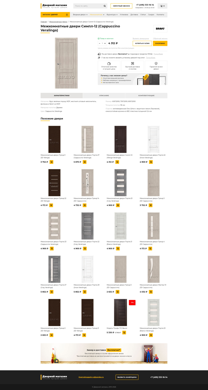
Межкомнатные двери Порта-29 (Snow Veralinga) (86, 286)
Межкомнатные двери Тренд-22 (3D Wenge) (53, 199)
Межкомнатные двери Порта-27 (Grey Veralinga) (53, 286)
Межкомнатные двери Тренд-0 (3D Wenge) (53, 329)
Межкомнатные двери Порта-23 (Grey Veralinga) (119, 199)
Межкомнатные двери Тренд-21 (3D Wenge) (86, 329)
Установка (124, 15)
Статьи (143, 15)
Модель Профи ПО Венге (117, 328)
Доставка (134, 15)
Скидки (151, 15)
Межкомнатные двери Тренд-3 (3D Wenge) (53, 156)
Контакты (160, 15)
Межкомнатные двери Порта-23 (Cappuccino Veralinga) (53, 243)
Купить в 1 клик (142, 43)
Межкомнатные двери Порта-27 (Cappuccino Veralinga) (86, 156)
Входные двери (79, 15)
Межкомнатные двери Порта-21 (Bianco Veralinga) (119, 243)
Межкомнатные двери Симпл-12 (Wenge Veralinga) (119, 156)
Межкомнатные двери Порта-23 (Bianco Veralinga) (152, 329)
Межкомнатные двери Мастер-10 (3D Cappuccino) (153, 286)
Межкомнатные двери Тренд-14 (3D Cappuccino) (86, 199)
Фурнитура (111, 15)
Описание (104, 96)
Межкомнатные (96, 15)
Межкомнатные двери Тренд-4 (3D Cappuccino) (152, 243)
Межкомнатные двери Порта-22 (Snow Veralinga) (152, 156)
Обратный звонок (121, 6)
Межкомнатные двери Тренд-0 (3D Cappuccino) (119, 286)
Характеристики (61, 96)
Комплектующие (146, 96)
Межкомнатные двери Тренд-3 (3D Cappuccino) (152, 199)
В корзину (160, 43)
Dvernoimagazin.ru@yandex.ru (91, 377)
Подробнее (158, 54)
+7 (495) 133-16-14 (145, 5)
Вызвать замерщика (141, 38)
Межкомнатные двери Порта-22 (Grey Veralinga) (86, 243)
